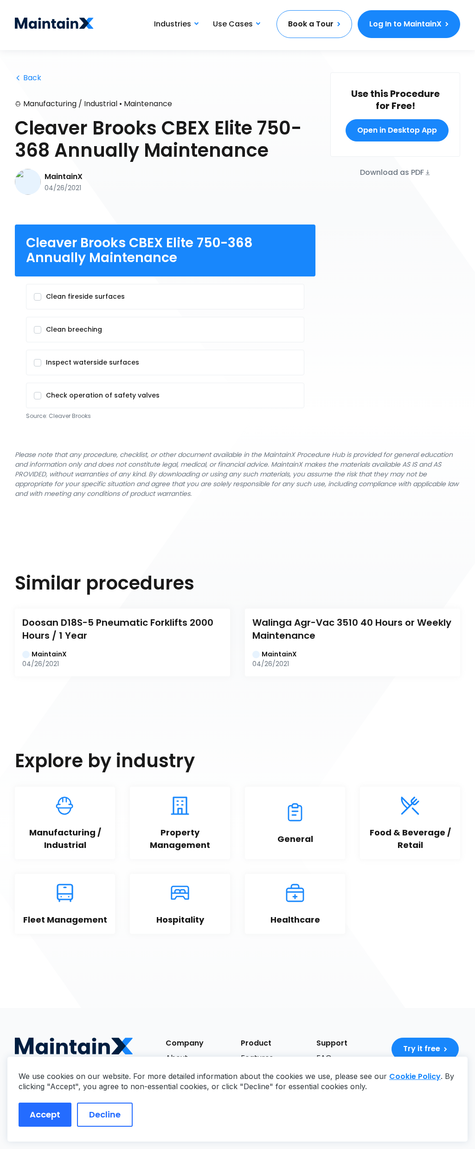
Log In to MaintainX (405, 24)
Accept (45, 1114)
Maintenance (148, 103)
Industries (172, 24)
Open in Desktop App (397, 130)
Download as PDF (392, 172)
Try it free (421, 1048)
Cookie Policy (415, 1076)
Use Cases (233, 24)
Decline (105, 1114)
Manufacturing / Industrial (70, 103)
